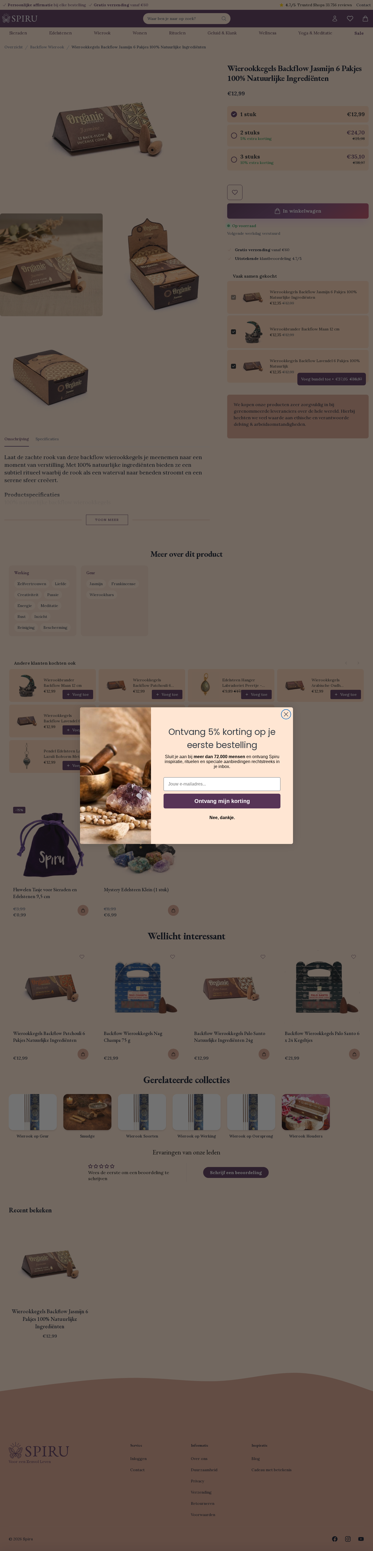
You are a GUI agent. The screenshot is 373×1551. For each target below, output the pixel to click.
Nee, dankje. (222, 817)
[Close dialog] (286, 714)
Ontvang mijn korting (222, 801)
